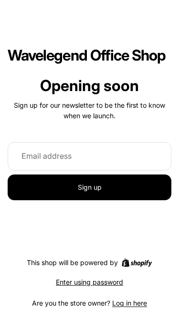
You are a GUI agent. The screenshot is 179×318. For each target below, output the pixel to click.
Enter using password (89, 282)
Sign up (90, 187)
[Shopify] (137, 262)
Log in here (129, 303)
